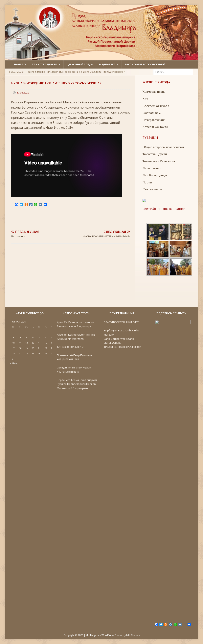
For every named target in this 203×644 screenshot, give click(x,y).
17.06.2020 (23, 92)
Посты (147, 182)
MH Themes (133, 635)
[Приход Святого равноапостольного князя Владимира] (101, 58)
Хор (145, 99)
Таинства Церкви (155, 154)
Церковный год (78, 64)
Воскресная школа (156, 106)
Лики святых (152, 168)
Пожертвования (154, 120)
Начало (20, 64)
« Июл (13, 363)
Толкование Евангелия (159, 161)
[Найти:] (173, 71)
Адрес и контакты (155, 127)
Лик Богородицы (155, 175)
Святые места (153, 189)
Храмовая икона (154, 91)
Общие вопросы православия (163, 147)
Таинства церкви (44, 64)
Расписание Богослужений (145, 64)
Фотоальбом (152, 113)
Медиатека (107, 64)
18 (20, 348)
